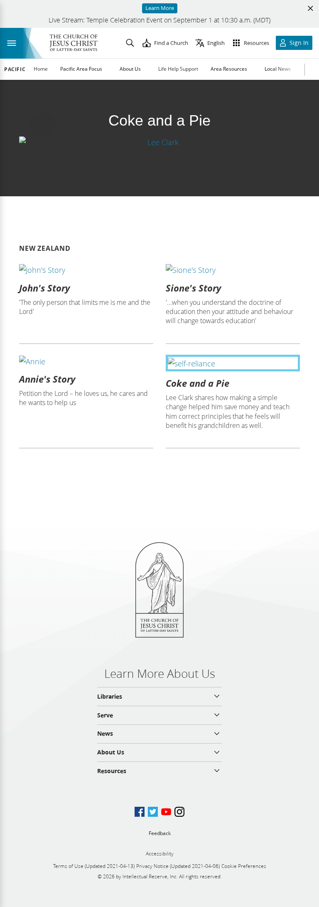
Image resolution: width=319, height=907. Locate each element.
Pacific (14, 69)
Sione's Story (193, 288)
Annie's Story (47, 379)
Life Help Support (178, 68)
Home (41, 68)
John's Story (44, 288)
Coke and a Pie (197, 383)
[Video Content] (159, 142)
